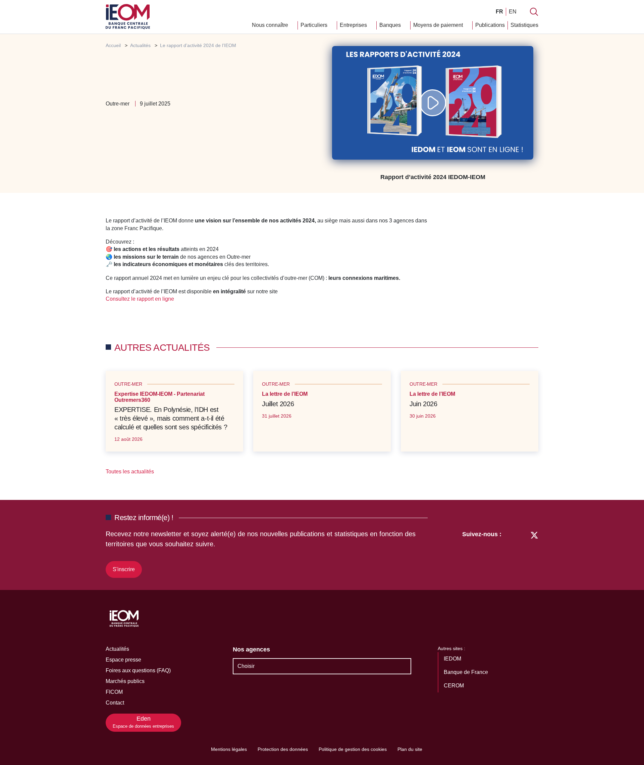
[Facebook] (522, 553)
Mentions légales (229, 749)
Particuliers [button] (315, 25)
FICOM (114, 692)
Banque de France (466, 672)
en (513, 11)
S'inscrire (124, 569)
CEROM (454, 685)
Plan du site (409, 749)
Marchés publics (125, 681)
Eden (143, 722)
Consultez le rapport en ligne (140, 299)
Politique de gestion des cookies (353, 749)
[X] (534, 553)
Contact (115, 703)
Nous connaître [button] (270, 25)
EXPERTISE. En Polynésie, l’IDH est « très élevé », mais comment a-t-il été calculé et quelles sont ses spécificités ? (170, 418)
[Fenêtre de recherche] (534, 12)
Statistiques (524, 25)
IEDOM (453, 659)
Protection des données (283, 749)
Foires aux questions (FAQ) (138, 670)
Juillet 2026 (278, 404)
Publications (490, 25)
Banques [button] (390, 25)
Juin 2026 (423, 404)
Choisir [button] (246, 666)
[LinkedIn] (510, 553)
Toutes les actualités (130, 471)
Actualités (117, 649)
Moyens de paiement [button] (438, 25)
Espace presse (123, 660)
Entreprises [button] (354, 25)
